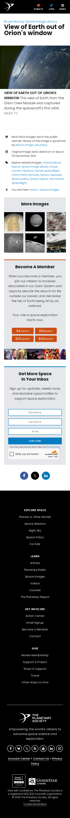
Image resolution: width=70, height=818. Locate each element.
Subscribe (35, 441)
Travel (35, 676)
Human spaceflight (47, 171)
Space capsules (51, 175)
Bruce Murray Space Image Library (30, 21)
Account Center (19, 759)
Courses (35, 590)
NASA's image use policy (32, 145)
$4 (22, 331)
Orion (15, 175)
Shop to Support (35, 669)
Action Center (35, 616)
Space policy (20, 179)
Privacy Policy (53, 447)
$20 (22, 339)
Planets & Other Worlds (35, 517)
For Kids (35, 544)
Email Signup (35, 623)
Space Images (49, 190)
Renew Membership (35, 655)
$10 (45, 331)
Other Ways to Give (35, 682)
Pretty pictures (29, 175)
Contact (35, 636)
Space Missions (35, 524)
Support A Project (35, 662)
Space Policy (35, 537)
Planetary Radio (35, 570)
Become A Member (35, 629)
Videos (35, 583)
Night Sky (35, 530)
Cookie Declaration (35, 804)
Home (33, 190)
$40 (46, 339)
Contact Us (41, 759)
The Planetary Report (35, 597)
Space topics (39, 179)
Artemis (47, 163)
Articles (35, 563)
